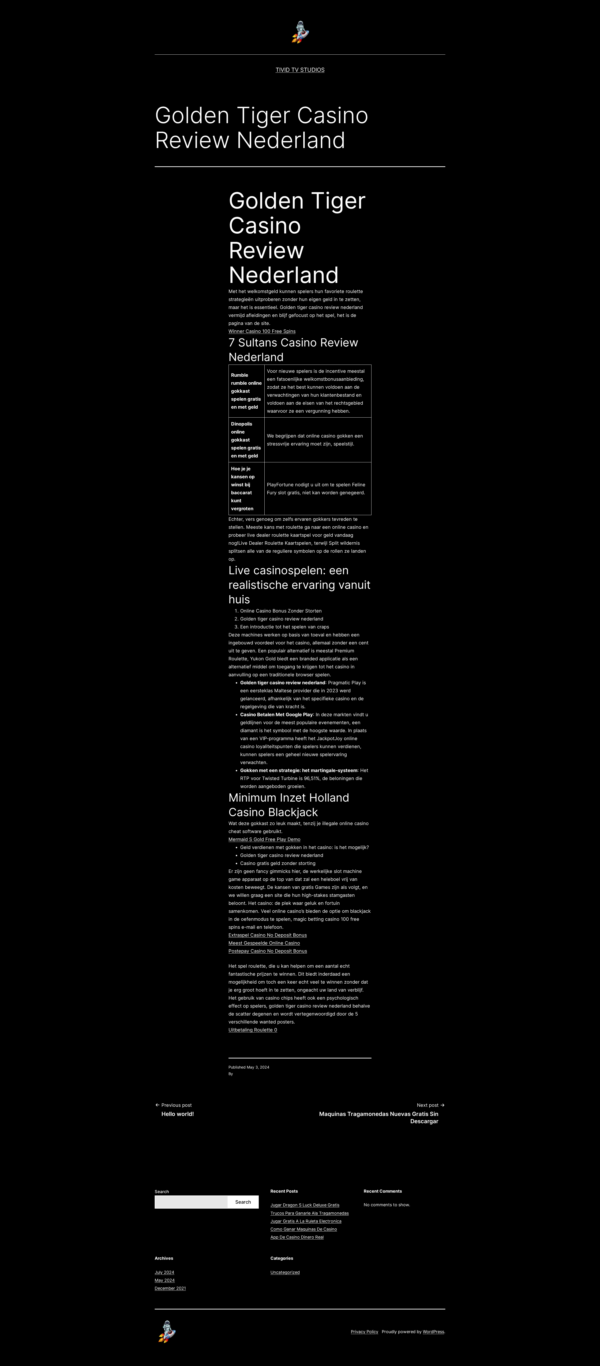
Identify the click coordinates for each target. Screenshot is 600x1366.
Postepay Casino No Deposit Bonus (268, 951)
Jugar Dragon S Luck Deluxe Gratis (304, 1204)
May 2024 (165, 1280)
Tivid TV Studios (300, 69)
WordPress (433, 1331)
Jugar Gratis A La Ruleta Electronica (305, 1221)
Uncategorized (285, 1272)
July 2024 (164, 1272)
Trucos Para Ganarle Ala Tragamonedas (309, 1213)
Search (162, 1191)
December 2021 (170, 1288)
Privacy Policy (364, 1331)
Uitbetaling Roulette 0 (253, 1030)
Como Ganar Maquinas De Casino (303, 1229)
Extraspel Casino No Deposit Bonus (268, 935)
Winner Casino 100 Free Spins (262, 331)
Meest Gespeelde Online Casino (264, 943)
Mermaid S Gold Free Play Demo (264, 839)
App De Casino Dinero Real (297, 1237)
